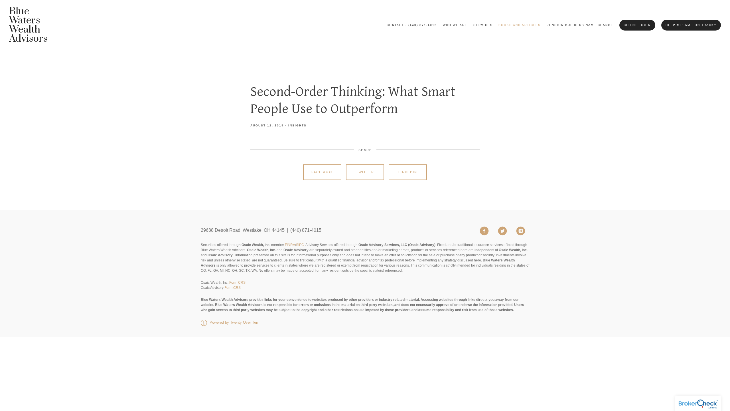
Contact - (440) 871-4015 (412, 25)
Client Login (637, 25)
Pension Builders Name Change (580, 25)
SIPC (300, 245)
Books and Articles (519, 25)
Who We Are (455, 25)
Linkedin (407, 172)
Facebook (322, 172)
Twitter (365, 172)
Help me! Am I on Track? (691, 25)
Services (483, 25)
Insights (297, 125)
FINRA (290, 245)
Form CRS (237, 283)
